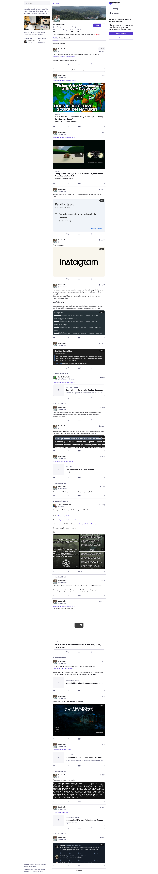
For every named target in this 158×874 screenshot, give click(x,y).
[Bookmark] (91, 64)
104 (63, 31)
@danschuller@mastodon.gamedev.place (64, 27)
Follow (97, 25)
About (39, 864)
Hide (101, 200)
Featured (67, 38)
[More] (104, 64)
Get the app (37, 869)
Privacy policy (32, 866)
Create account (121, 33)
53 (54, 31)
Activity (55, 38)
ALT (76, 567)
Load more (79, 870)
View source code (34, 871)
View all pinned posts (80, 70)
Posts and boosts (58, 43)
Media (61, 38)
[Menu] (103, 25)
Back (57, 3)
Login (121, 38)
